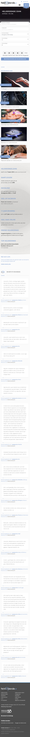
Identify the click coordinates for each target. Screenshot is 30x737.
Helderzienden (4, 692)
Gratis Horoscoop (5, 106)
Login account (18, 697)
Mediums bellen (4, 694)
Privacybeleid (4, 700)
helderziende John (11, 301)
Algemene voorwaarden (20, 700)
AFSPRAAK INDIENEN (15, 59)
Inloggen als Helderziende (20, 723)
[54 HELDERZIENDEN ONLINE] (21, 1)
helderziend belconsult (20, 172)
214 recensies (4, 247)
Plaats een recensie (5, 160)
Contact (16, 698)
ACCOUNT (26, 5)
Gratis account (4, 697)
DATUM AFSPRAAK (5, 33)
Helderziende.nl (5, 728)
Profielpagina (4, 88)
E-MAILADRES (4, 27)
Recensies (3, 142)
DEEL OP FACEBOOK (8, 198)
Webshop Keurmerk (6, 706)
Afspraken (17, 695)
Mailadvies (3, 695)
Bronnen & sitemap (7, 716)
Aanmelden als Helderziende (7, 723)
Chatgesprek (17, 694)
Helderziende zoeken (19, 692)
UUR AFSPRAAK (4, 38)
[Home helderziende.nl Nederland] (8, 3)
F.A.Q (2, 698)
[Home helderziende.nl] (9, 689)
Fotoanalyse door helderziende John (9, 124)
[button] (19, 5)
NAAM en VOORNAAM (6, 22)
